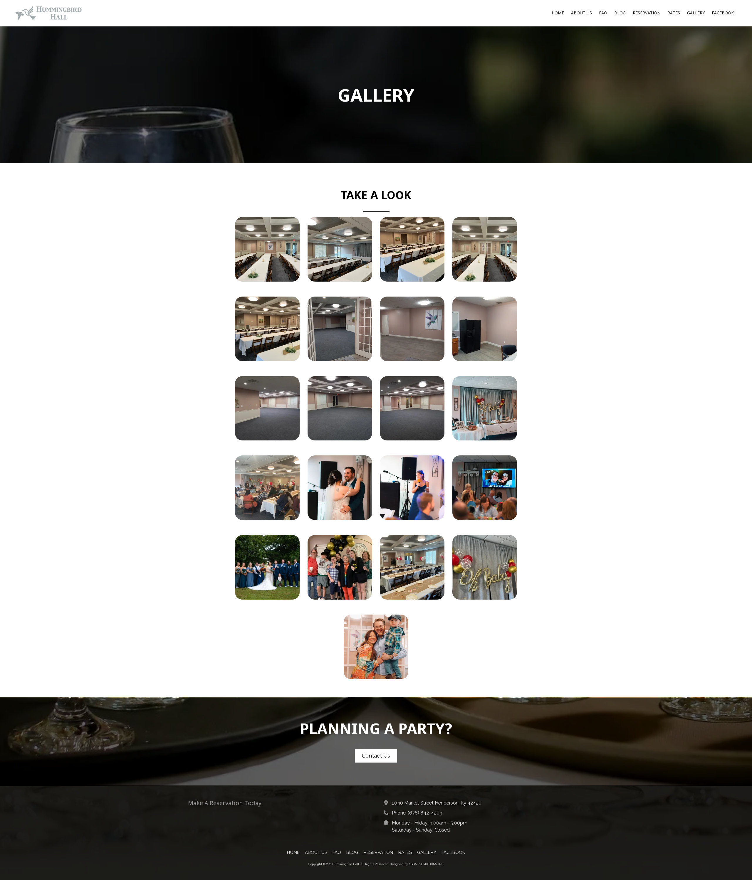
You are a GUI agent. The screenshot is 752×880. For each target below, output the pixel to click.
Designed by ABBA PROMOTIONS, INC (417, 864)
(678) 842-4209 (425, 813)
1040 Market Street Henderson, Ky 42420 (436, 803)
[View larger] (267, 249)
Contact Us (376, 756)
